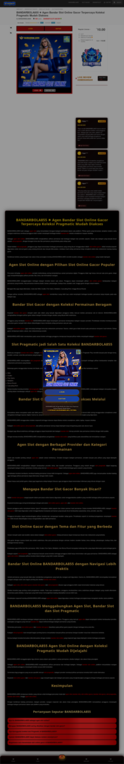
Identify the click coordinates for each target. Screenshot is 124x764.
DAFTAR (62, 399)
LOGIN (62, 392)
